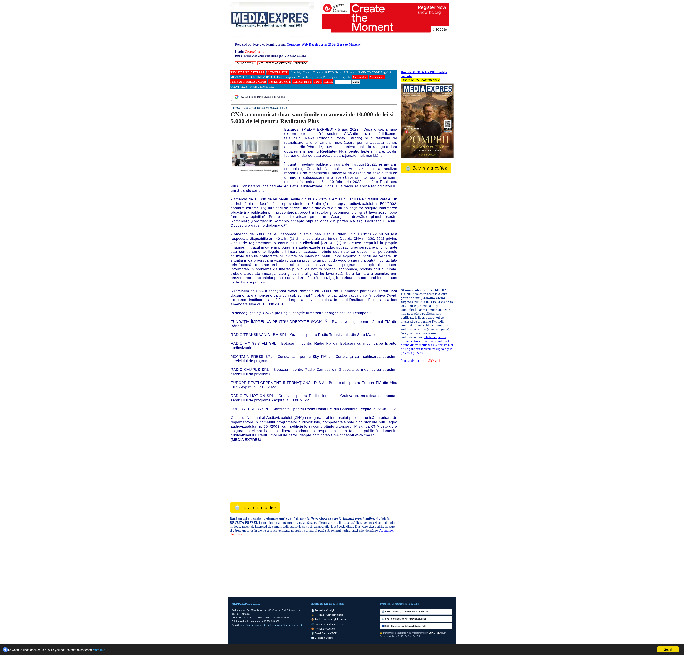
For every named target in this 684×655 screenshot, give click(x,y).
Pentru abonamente (420, 360)
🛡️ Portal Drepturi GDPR (324, 633)
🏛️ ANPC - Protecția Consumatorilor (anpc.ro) (405, 611)
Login (239, 51)
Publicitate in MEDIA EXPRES (248, 81)
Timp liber (346, 77)
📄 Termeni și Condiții (322, 610)
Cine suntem (360, 77)
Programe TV (292, 77)
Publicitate (307, 77)
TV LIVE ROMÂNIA (246, 63)
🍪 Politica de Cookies (323, 628)
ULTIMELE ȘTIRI (277, 72)
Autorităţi (296, 72)
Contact (328, 81)
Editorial (340, 72)
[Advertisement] (313, 469)
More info (99, 649)
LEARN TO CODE (368, 72)
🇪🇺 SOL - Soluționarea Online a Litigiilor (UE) (404, 626)
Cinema (307, 72)
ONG (246, 77)
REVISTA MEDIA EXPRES (247, 72)
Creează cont (254, 51)
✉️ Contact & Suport (322, 637)
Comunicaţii (320, 72)
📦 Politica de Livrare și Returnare (328, 619)
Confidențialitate (302, 81)
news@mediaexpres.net (252, 625)
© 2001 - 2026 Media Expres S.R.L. (252, 86)
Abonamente (376, 77)
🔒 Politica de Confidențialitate (327, 614)
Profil (280, 77)
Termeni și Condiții (280, 81)
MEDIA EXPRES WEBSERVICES (275, 63)
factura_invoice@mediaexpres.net (284, 625)
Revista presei (331, 77)
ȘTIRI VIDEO (300, 63)
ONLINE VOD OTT (263, 77)
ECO (331, 72)
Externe (350, 72)
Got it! (668, 649)
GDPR (318, 81)
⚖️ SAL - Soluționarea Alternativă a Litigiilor (404, 619)
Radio (318, 77)
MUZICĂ (236, 77)
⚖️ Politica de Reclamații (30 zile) (328, 624)
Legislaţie (386, 72)
